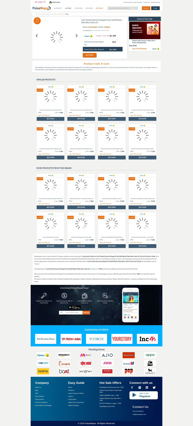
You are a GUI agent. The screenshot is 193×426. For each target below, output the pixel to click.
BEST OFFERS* (99, 8)
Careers (70, 396)
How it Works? (39, 396)
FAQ (36, 393)
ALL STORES (68, 8)
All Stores (71, 390)
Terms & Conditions (41, 402)
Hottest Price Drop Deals (76, 402)
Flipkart (107, 27)
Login (155, 8)
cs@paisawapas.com (139, 414)
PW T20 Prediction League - (110, 403)
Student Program (73, 405)
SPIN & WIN (56, 2)
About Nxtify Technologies (43, 405)
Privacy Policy (39, 399)
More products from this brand (54, 168)
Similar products (45, 79)
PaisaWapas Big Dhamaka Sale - (112, 387)
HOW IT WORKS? (138, 2)
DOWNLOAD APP (155, 2)
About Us (38, 387)
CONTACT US (147, 2)
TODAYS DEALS (79, 8)
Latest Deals (72, 399)
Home (70, 387)
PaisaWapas (90, 423)
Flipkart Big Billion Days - (109, 395)
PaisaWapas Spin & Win (107, 406)
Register (146, 8)
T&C (85, 44)
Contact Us (140, 406)
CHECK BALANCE (128, 2)
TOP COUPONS (89, 8)
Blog (36, 390)
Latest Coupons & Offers (76, 393)
